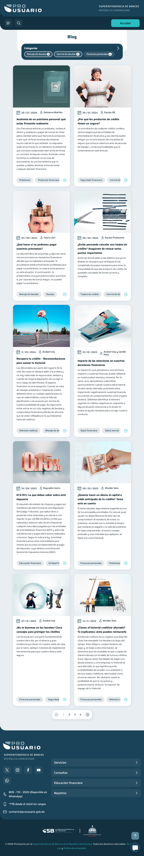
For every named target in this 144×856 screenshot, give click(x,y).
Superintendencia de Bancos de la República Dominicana (62, 844)
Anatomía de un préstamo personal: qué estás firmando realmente (41, 121)
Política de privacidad (75, 848)
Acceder (124, 24)
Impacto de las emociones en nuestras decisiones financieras (101, 363)
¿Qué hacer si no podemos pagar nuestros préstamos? (37, 246)
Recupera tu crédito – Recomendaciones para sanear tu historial (41, 361)
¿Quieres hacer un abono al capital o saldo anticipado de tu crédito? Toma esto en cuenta (100, 499)
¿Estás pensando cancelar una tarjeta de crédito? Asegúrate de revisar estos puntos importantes (102, 248)
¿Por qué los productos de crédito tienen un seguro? (98, 121)
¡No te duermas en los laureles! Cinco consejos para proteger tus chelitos (39, 630)
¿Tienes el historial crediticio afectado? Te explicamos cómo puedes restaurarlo (102, 630)
